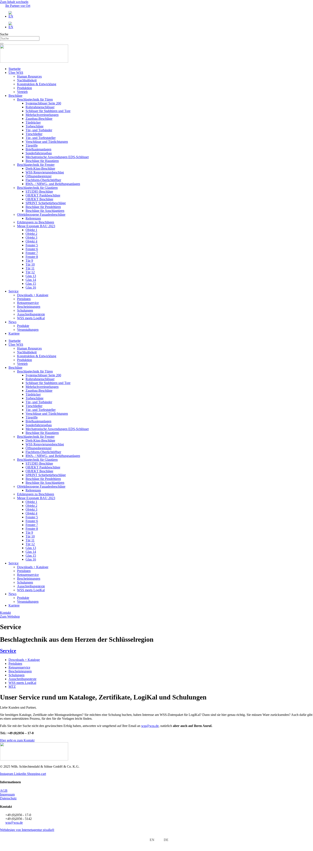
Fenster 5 (32, 245)
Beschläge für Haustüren (42, 161)
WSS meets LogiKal (31, 318)
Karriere (14, 333)
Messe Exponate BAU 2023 (36, 226)
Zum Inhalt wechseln (14, 2)
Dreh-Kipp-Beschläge (40, 168)
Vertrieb (22, 92)
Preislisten (24, 299)
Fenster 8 (32, 257)
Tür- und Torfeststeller (41, 138)
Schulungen (25, 310)
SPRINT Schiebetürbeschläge (46, 203)
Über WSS (16, 72)
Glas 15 (31, 283)
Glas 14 (31, 280)
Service (14, 291)
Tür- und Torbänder (39, 130)
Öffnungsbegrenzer (39, 176)
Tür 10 (30, 264)
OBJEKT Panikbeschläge (43, 195)
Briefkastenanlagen (38, 149)
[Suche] (1, 43)
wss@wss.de (150, 726)
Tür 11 (30, 268)
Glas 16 (31, 287)
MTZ (12, 686)
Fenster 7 (32, 253)
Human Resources (29, 76)
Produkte (23, 326)
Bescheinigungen (28, 306)
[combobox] (19, 38)
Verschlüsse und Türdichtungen (47, 141)
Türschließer (34, 134)
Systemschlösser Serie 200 (43, 103)
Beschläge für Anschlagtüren (45, 210)
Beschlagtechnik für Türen (35, 99)
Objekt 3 (31, 237)
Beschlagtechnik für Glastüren (37, 187)
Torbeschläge (34, 126)
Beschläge (15, 95)
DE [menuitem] (166, 840)
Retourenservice (28, 303)
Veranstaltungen (28, 329)
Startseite (15, 69)
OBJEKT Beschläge (39, 199)
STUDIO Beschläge (39, 191)
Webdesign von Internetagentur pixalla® (27, 830)
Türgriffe (32, 145)
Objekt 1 (31, 230)
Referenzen (33, 218)
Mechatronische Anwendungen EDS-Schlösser (57, 157)
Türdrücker (33, 122)
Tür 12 (30, 272)
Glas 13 (31, 276)
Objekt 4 (31, 241)
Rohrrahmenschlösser (40, 107)
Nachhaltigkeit (27, 80)
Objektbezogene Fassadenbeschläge (41, 214)
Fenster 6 (32, 249)
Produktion (24, 88)
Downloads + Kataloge (32, 295)
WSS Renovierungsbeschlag (45, 172)
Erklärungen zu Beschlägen (35, 222)
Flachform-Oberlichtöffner (43, 180)
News (12, 322)
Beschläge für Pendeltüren (43, 207)
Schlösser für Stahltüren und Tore (48, 111)
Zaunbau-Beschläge (39, 118)
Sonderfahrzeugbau (39, 153)
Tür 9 (29, 260)
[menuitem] (161, 14)
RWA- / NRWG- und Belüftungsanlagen (53, 184)
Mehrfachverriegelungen (42, 115)
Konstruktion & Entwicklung (36, 84)
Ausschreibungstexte (31, 314)
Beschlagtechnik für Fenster (36, 164)
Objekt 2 (31, 234)
